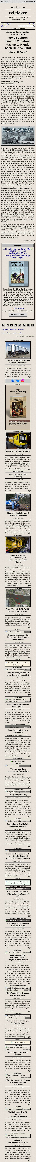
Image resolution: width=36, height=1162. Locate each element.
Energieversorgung (18, 886)
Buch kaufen (18, 315)
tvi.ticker (18, 12)
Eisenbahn (18, 536)
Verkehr (20, 333)
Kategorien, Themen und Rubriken (13, 329)
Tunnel (18, 493)
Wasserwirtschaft (18, 1133)
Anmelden (32, 24)
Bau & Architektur (18, 725)
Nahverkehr (18, 341)
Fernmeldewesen (18, 28)
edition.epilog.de (6, 24)
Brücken (18, 819)
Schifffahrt (18, 588)
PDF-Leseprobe (19, 308)
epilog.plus (4, 26)
